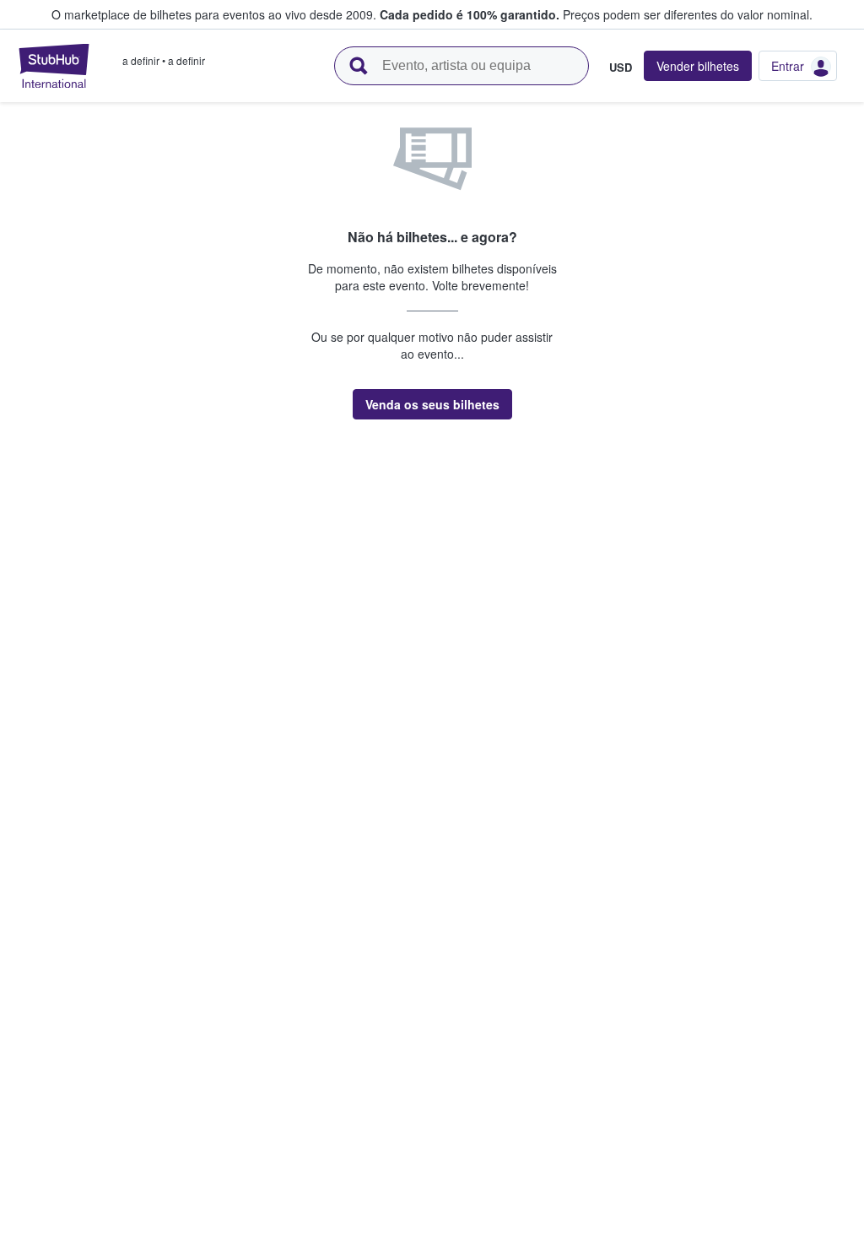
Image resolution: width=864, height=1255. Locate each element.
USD (620, 66)
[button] (432, 404)
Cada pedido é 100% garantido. (469, 14)
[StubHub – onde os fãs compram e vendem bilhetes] (54, 65)
